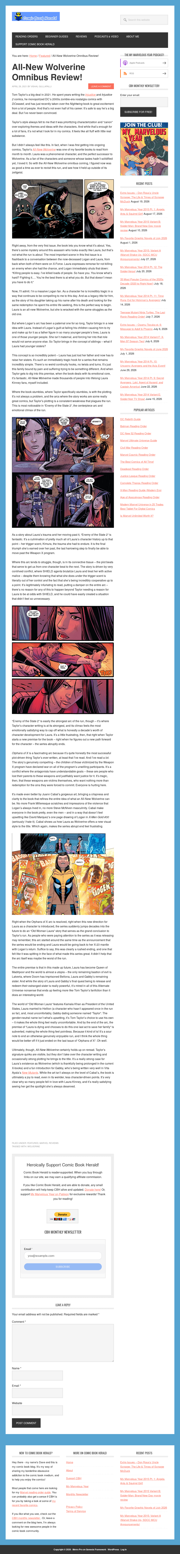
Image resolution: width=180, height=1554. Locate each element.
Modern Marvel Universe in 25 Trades (141, 504)
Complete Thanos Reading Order (139, 483)
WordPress (113, 1549)
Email (16, 1386)
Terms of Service (76, 1511)
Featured (32, 1142)
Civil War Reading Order (134, 447)
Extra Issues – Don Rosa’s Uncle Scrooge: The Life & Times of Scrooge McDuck (142, 197)
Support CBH (73, 1478)
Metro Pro (77, 1549)
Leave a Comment (101, 86)
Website (17, 1403)
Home (69, 1462)
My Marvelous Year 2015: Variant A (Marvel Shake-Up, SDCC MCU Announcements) (140, 255)
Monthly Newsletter (77, 1494)
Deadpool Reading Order (134, 469)
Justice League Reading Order (137, 476)
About (69, 1470)
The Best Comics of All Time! (137, 461)
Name (16, 1368)
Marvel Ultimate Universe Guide (138, 440)
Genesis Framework (96, 1549)
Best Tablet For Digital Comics (137, 508)
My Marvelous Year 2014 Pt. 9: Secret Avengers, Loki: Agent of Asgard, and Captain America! (142, 382)
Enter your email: (130, 95)
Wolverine (33, 1146)
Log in (124, 1549)
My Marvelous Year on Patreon (50, 1194)
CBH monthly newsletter (26, 1518)
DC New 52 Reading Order (135, 433)
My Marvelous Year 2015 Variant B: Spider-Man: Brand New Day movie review (140, 226)
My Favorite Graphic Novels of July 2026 (143, 238)
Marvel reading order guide (35, 1492)
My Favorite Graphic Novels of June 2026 (144, 349)
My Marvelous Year (77, 1486)
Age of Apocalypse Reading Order (139, 497)
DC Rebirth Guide (130, 419)
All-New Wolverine (44, 149)
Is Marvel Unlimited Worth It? (136, 515)
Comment (19, 1322)
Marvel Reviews (49, 1142)
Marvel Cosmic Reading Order (137, 454)
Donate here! (93, 1189)
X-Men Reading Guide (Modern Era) (141, 490)
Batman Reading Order (133, 426)
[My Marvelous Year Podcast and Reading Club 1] (144, 174)
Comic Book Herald (36, 19)
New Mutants (30, 1073)
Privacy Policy (74, 1506)
